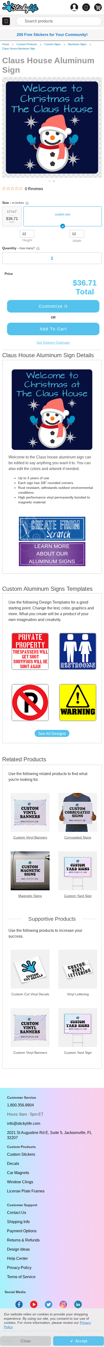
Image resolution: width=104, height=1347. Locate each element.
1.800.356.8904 (20, 1105)
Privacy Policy (19, 1268)
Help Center (17, 1258)
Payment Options (22, 1231)
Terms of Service (21, 1277)
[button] (6, 21)
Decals (13, 1164)
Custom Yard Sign (78, 896)
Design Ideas (18, 1249)
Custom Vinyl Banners (30, 837)
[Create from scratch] (52, 529)
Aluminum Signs (77, 44)
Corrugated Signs (77, 837)
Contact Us (16, 1213)
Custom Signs (52, 44)
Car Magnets (18, 1173)
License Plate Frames (26, 1191)
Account (74, 7)
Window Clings (20, 1182)
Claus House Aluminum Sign (18, 48)
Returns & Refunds (23, 1240)
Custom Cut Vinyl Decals (30, 994)
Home (5, 44)
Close (26, 1341)
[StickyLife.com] (20, 8)
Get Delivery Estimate (53, 342)
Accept (81, 1341)
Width (77, 240)
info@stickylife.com (23, 1123)
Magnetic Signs (30, 896)
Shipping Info (18, 1222)
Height (27, 240)
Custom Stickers (21, 1154)
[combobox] (59, 21)
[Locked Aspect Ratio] (52, 233)
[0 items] (98, 7)
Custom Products (26, 44)
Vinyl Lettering (78, 994)
